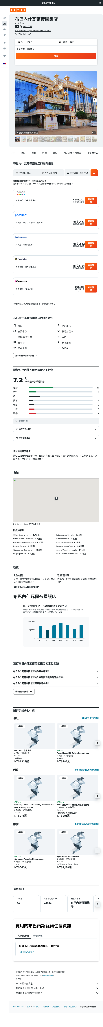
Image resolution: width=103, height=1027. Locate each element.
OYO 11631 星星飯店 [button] (22, 750)
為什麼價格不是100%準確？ (29, 993)
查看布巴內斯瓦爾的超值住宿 (87, 769)
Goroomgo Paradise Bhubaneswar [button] (29, 859)
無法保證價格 (48, 976)
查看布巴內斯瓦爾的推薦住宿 (87, 824)
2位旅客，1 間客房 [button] (26, 49)
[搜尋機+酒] (4, 35)
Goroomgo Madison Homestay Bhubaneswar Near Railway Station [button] (33, 806)
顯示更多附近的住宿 (90, 718)
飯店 (28, 1007)
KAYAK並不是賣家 (24, 983)
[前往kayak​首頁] (18, 10)
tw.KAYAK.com (18, 1007)
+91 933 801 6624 (23, 33)
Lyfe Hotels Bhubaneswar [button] (68, 856)
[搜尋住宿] (4, 23)
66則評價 (27, 26)
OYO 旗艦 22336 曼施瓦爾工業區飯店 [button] (73, 805)
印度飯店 (46, 1007)
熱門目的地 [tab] (38, 935)
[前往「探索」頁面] (4, 42)
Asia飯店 (36, 1007)
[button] (100, 3)
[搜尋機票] (4, 18)
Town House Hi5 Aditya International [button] (73, 753)
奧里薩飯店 (56, 1007)
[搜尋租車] (4, 29)
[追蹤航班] (4, 48)
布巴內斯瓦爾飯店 (26, 952)
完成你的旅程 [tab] (23, 935)
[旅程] (4, 56)
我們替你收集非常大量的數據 (30, 988)
